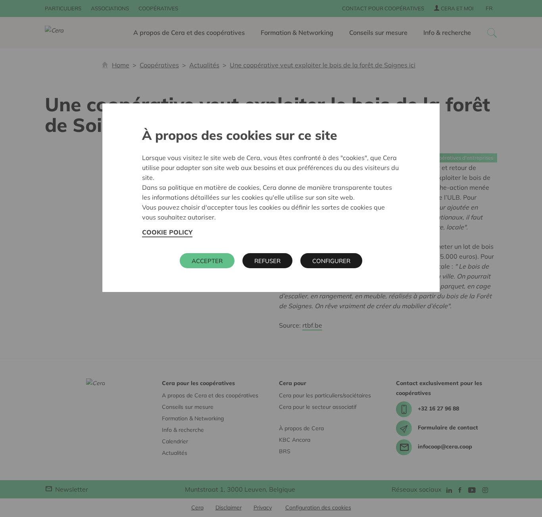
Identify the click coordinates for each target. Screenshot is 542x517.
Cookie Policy (167, 232)
